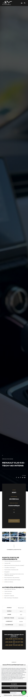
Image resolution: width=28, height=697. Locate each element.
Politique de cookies (8, 695)
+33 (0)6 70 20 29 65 (14, 645)
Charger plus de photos (14, 549)
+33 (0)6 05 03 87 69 (14, 642)
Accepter (14, 684)
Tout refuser (14, 688)
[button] (22, 3)
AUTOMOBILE (6, 4)
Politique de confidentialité (18, 695)
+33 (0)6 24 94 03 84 (14, 639)
